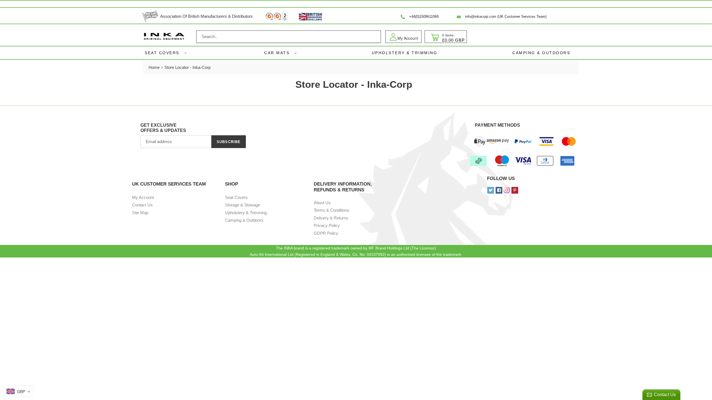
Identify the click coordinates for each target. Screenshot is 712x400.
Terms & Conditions (331, 210)
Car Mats (277, 53)
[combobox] (288, 36)
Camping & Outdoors (244, 220)
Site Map (140, 212)
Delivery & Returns (331, 218)
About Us (322, 202)
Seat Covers (162, 53)
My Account (143, 197)
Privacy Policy (327, 225)
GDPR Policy (326, 233)
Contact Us (142, 204)
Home (154, 67)
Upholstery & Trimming (246, 212)
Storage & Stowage (242, 204)
